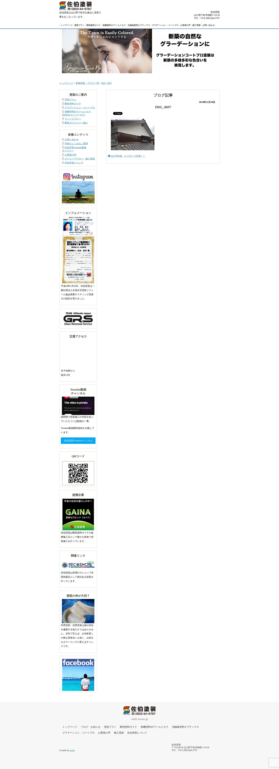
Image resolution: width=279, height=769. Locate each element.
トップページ (66, 25)
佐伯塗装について (74, 163)
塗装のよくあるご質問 (76, 143)
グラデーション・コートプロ (165, 25)
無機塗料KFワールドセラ (114, 25)
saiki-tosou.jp (139, 718)
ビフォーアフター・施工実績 (80, 158)
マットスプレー (73, 119)
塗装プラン (79, 25)
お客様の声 (185, 25)
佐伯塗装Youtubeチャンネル (78, 440)
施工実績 (196, 25)
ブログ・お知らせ (91, 727)
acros (72, 750)
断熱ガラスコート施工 (76, 123)
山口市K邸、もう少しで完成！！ (127, 156)
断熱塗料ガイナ (93, 25)
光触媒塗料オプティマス (139, 25)
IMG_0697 (106, 83)
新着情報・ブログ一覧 (87, 83)
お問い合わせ (208, 25)
